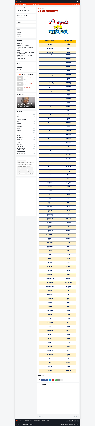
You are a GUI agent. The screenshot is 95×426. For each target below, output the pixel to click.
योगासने (38, 4)
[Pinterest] (53, 380)
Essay (26, 114)
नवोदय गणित (26, 126)
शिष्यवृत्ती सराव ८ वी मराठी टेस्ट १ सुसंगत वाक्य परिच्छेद (28, 83)
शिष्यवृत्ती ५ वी (19, 43)
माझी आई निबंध (26, 87)
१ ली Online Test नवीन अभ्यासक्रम (23, 10)
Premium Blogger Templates (27, 424)
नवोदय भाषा (26, 128)
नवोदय (26, 125)
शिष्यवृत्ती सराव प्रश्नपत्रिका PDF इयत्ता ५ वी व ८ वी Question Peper (25, 53)
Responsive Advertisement (26, 196)
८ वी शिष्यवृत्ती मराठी (26, 153)
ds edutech (18, 4)
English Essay (20, 36)
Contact (71, 424)
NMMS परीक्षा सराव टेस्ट (26, 119)
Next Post (76, 416)
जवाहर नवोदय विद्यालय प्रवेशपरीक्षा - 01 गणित (27, 77)
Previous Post (40, 416)
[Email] (58, 380)
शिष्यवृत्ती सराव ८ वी (20, 50)
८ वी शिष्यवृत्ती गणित (26, 150)
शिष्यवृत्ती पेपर (26, 139)
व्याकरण (30, 4)
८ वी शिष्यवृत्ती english (26, 148)
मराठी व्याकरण (20, 66)
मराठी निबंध (19, 32)
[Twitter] (50, 380)
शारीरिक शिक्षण (26, 137)
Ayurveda (25, 4)
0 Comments (54, 14)
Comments (30, 74)
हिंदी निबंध (19, 34)
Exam (26, 116)
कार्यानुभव (26, 123)
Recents (24, 74)
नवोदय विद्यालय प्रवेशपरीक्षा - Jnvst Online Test (25, 48)
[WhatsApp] (56, 380)
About (66, 424)
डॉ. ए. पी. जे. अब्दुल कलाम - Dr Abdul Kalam (25, 104)
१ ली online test (26, 146)
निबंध (34, 4)
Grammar (26, 118)
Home (39, 8)
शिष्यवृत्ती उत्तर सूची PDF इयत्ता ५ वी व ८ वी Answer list (24, 56)
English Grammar (20, 69)
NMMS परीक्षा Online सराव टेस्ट (23, 45)
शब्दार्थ (42, 8)
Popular (19, 74)
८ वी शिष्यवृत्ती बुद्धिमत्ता (26, 151)
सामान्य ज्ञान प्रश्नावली (21, 17)
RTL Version (76, 424)
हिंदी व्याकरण (19, 67)
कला (26, 121)
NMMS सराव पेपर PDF (21, 58)
